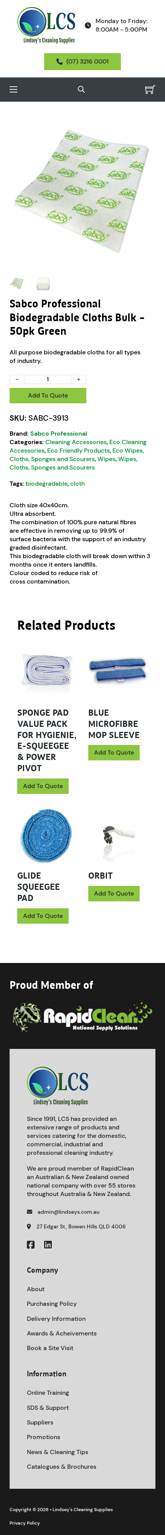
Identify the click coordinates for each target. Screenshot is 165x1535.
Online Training (48, 1393)
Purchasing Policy (52, 1304)
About (36, 1289)
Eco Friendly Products (78, 450)
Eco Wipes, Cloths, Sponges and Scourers (77, 454)
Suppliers (40, 1422)
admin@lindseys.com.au (68, 1211)
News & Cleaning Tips (57, 1452)
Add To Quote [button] (43, 786)
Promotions (43, 1437)
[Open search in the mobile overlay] (81, 89)
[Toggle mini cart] (150, 89)
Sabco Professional (58, 433)
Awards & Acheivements (62, 1333)
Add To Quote (48, 395)
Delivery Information (56, 1319)
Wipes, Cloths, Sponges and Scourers (73, 463)
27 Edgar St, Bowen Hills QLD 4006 (81, 1226)
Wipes (106, 459)
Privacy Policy (25, 1523)
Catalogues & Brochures (61, 1467)
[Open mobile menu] (13, 89)
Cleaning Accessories (76, 442)
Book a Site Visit (50, 1348)
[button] (145, 128)
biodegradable (47, 484)
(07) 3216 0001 (87, 61)
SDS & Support (48, 1408)
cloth (77, 484)
